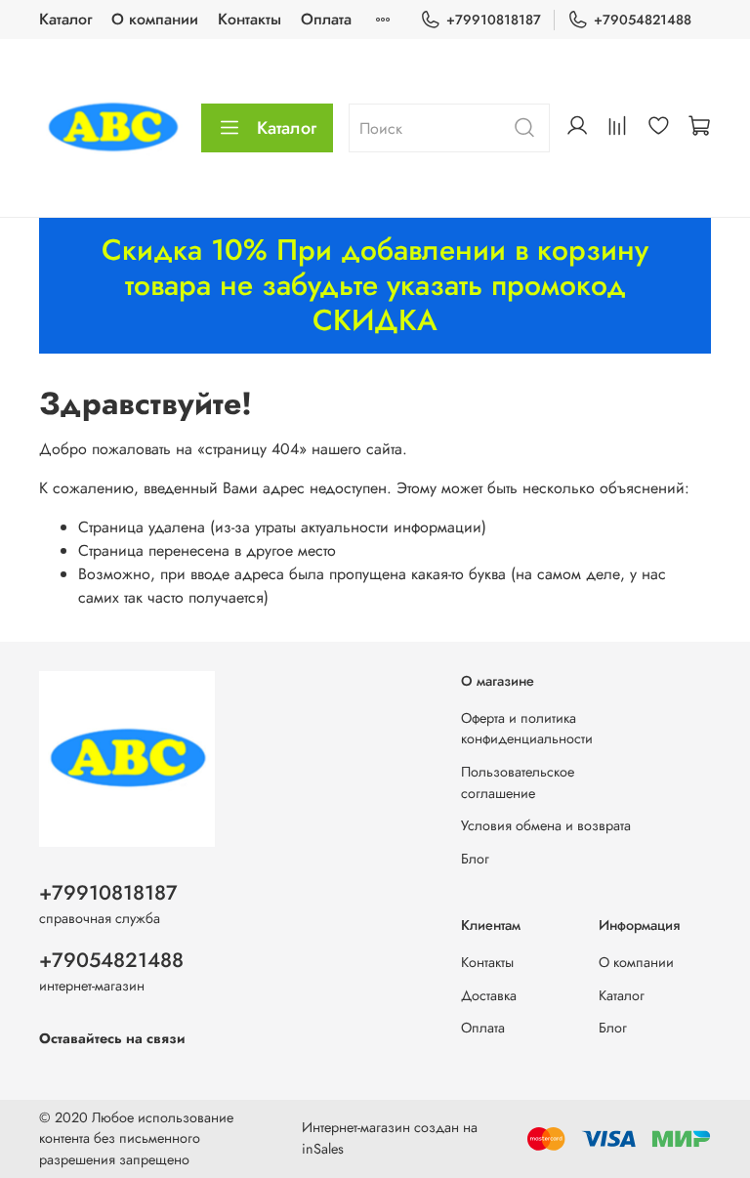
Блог (475, 858)
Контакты (249, 19)
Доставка (489, 995)
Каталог (65, 19)
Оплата (326, 19)
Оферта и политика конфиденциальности (527, 728)
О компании (154, 19)
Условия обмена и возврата (546, 825)
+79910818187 (493, 19)
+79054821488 (642, 19)
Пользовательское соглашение (517, 782)
